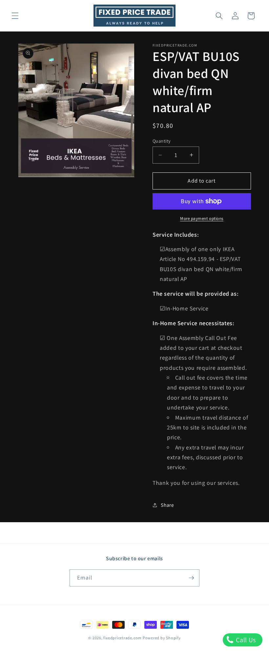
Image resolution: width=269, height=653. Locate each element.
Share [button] (167, 505)
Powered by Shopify (162, 637)
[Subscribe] (191, 577)
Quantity (162, 141)
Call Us (245, 640)
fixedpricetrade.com (122, 637)
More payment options (201, 218)
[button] (15, 16)
